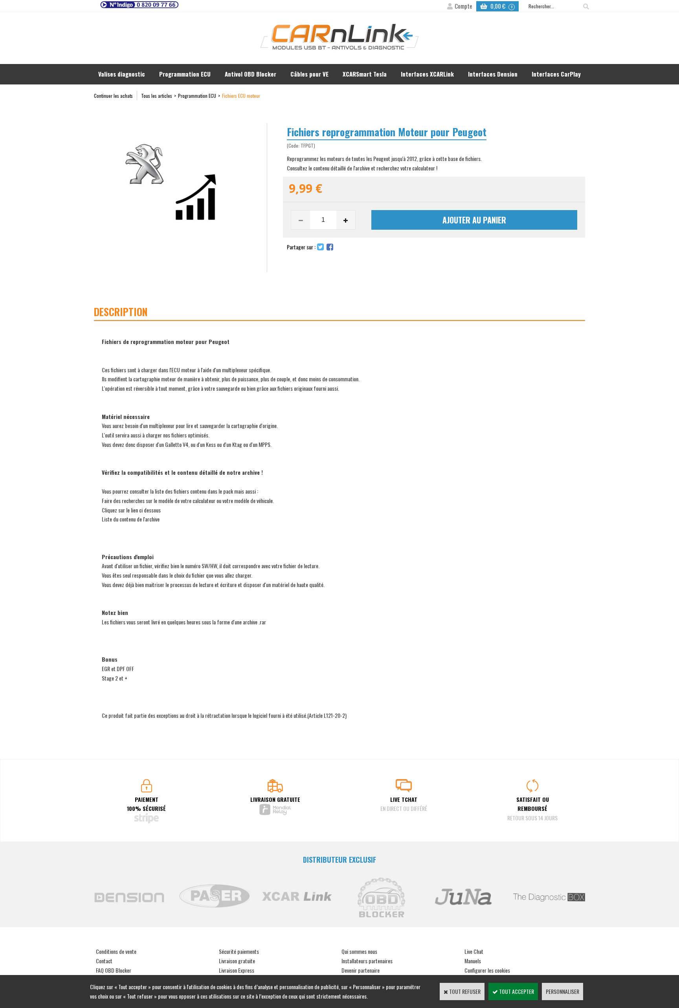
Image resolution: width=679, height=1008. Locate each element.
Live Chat (473, 951)
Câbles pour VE (309, 74)
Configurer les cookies (487, 970)
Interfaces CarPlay (556, 74)
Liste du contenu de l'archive (131, 519)
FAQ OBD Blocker (113, 970)
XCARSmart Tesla (365, 74)
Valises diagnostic (121, 74)
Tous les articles (156, 95)
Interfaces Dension (493, 74)
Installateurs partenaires (367, 961)
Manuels (472, 961)
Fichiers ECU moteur (241, 95)
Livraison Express (236, 970)
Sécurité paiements (239, 951)
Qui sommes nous (359, 951)
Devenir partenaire (360, 970)
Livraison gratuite (237, 961)
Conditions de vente (116, 951)
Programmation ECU (185, 74)
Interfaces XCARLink (427, 74)
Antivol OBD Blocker (250, 74)
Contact (104, 961)
